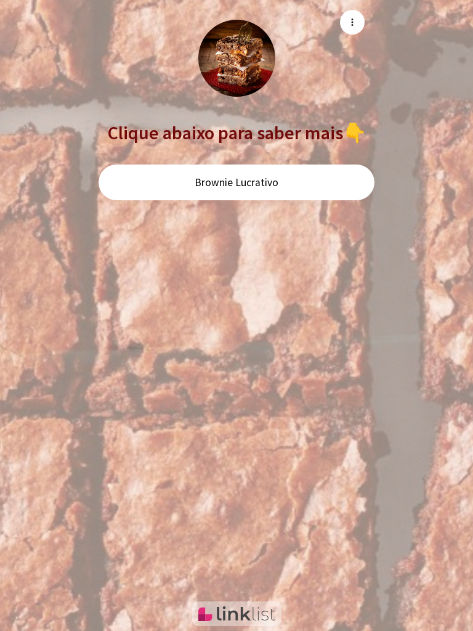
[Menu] (352, 22)
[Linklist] (236, 613)
